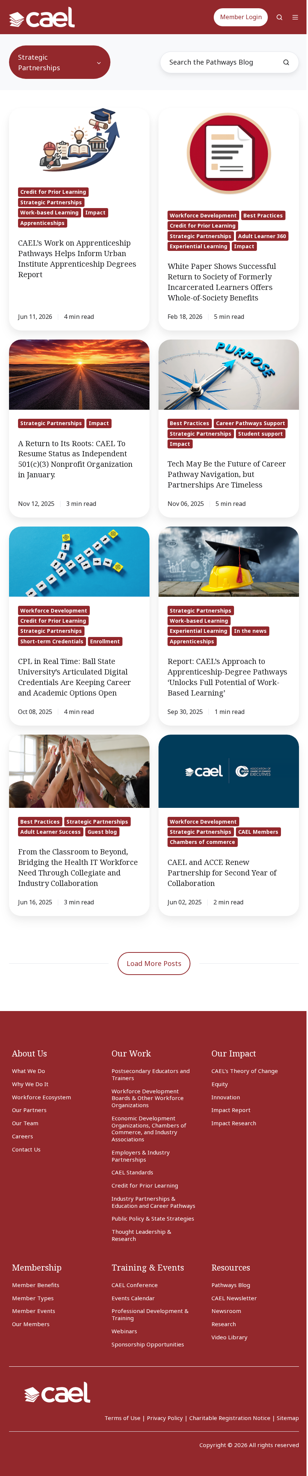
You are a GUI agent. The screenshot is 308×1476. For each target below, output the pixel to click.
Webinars (124, 1331)
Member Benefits (35, 1285)
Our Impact (233, 1053)
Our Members (31, 1324)
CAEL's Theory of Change (244, 1071)
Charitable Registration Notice (229, 1418)
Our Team (25, 1123)
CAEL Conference (135, 1285)
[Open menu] (295, 17)
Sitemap (288, 1418)
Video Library (229, 1337)
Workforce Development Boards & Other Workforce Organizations (148, 1098)
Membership (37, 1267)
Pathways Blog (230, 1285)
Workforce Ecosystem (41, 1097)
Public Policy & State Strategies (153, 1218)
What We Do (28, 1071)
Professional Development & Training (150, 1314)
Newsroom (226, 1311)
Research (223, 1324)
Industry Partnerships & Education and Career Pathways (153, 1202)
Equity (219, 1084)
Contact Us (26, 1149)
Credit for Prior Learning (145, 1185)
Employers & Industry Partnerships (141, 1156)
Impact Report (231, 1110)
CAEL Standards (132, 1172)
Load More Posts (154, 963)
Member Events (33, 1311)
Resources (230, 1267)
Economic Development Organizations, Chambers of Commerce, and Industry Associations (149, 1128)
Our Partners (29, 1110)
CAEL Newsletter (234, 1298)
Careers (22, 1136)
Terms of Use (122, 1418)
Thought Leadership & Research (141, 1235)
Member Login (241, 17)
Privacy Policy (165, 1418)
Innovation (225, 1097)
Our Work (131, 1053)
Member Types (33, 1298)
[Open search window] (279, 17)
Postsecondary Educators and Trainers (151, 1074)
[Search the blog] (286, 62)
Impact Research (233, 1123)
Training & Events (148, 1267)
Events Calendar (133, 1298)
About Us (29, 1053)
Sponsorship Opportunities (148, 1344)
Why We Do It (30, 1084)
